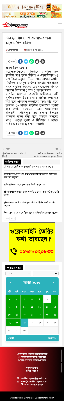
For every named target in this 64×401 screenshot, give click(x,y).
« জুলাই (11, 338)
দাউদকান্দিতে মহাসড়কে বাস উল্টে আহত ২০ (24, 184)
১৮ (32, 315)
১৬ (17, 315)
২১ (55, 315)
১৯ (40, 315)
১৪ (55, 307)
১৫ (9, 315)
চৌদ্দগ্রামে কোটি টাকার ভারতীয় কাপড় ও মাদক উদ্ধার (28, 166)
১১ (32, 307)
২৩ (17, 322)
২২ (9, 322)
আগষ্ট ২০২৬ (32, 282)
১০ (24, 307)
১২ (39, 307)
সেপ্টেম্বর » (52, 338)
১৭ (24, 314)
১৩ (47, 307)
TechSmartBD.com (46, 398)
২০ (47, 315)
